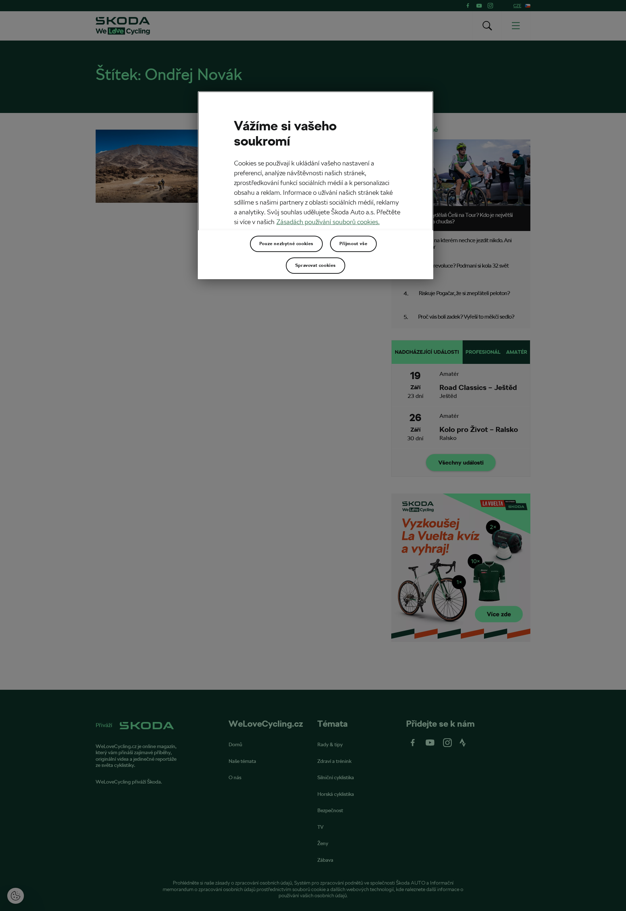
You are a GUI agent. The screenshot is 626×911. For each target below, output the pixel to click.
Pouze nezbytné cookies (286, 243)
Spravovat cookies (315, 265)
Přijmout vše (353, 243)
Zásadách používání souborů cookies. (328, 222)
